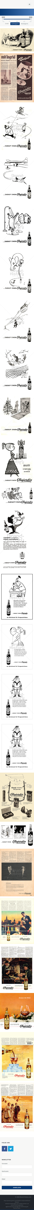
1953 (18, 44)
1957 (15, 544)
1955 (18, 133)
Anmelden (17, 1187)
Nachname (5, 1171)
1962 (18, 1016)
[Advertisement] (19, 12)
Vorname (4, 1163)
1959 (18, 840)
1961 (18, 925)
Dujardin (7, 42)
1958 (18, 802)
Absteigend (24, 24)
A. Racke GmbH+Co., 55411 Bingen (21, 42)
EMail (3, 1179)
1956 (18, 465)
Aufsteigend (15, 24)
